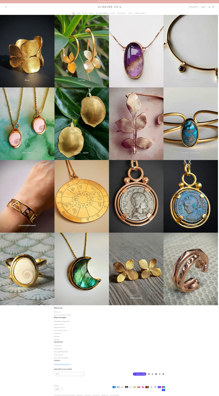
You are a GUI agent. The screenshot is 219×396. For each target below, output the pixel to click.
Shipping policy (58, 349)
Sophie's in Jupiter (61, 395)
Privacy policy (87, 395)
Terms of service (95, 395)
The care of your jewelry (60, 330)
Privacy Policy (57, 346)
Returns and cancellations (61, 358)
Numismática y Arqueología (61, 321)
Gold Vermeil (57, 333)
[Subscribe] (83, 374)
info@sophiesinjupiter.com (62, 364)
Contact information (114, 395)
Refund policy (80, 395)
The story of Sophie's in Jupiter (62, 315)
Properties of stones (59, 327)
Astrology (56, 339)
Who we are (57, 312)
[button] (6, 7)
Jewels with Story (59, 324)
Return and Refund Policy (61, 352)
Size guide (56, 336)
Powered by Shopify (70, 395)
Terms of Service (58, 355)
